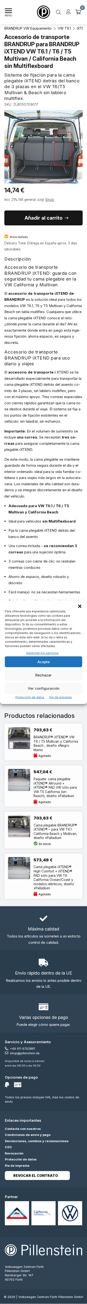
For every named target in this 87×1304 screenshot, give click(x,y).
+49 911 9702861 (22, 1048)
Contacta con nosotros (23, 1129)
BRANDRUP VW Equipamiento (28, 28)
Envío (49, 200)
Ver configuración (43, 688)
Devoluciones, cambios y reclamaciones (37, 1141)
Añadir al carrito (44, 218)
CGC (8, 1147)
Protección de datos (29, 697)
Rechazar (43, 675)
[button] (79, 606)
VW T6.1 (64, 28)
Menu (8, 15)
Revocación (14, 1153)
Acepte (43, 661)
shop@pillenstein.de (25, 1053)
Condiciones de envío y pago (28, 1135)
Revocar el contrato (35, 1175)
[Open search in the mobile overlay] (58, 12)
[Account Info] (68, 12)
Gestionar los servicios (42, 653)
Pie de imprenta (60, 697)
